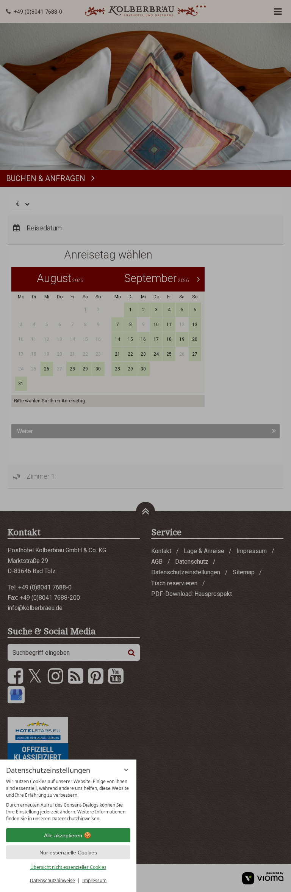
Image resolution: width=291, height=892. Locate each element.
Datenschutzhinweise (52, 880)
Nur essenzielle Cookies (68, 852)
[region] (68, 800)
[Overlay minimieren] (126, 770)
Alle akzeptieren (63, 835)
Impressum (94, 880)
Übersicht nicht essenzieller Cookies (68, 867)
